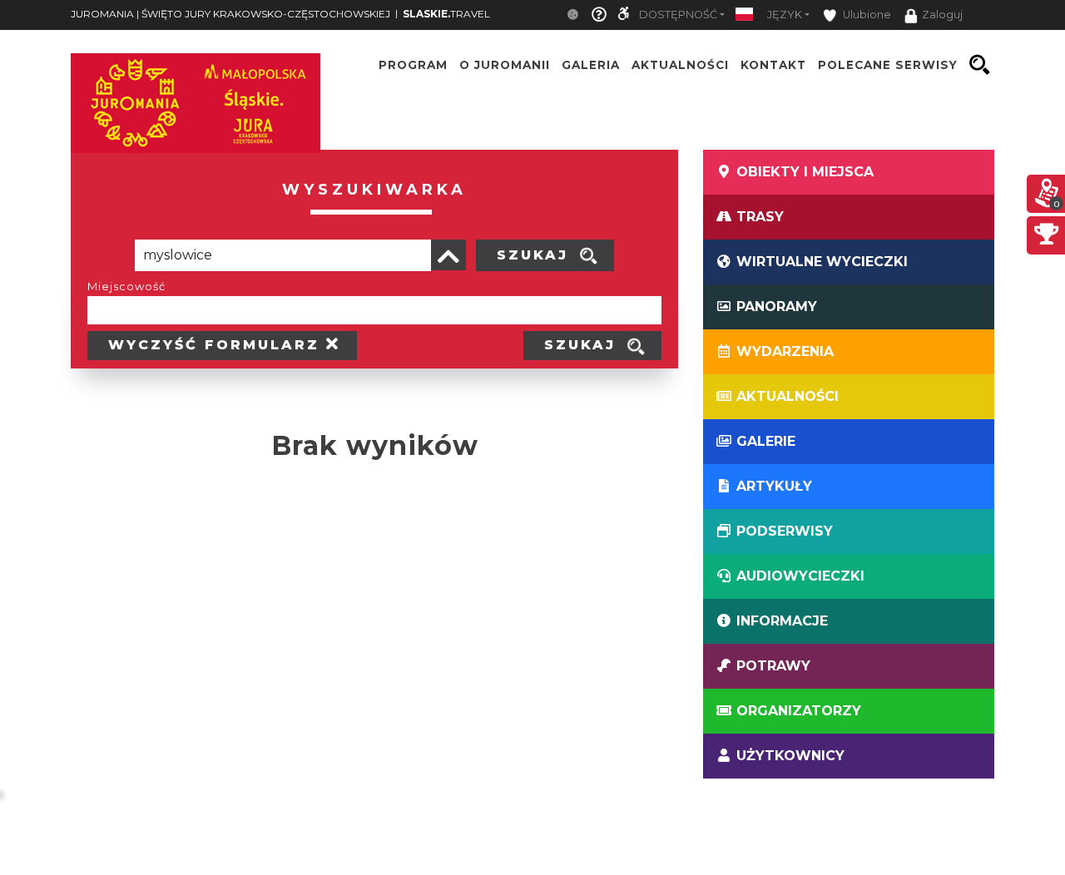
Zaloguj (942, 14)
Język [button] (784, 14)
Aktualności (680, 65)
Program (413, 65)
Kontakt (773, 65)
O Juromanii (504, 65)
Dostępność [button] (678, 14)
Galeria (591, 65)
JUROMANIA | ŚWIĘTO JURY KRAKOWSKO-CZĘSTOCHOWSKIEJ (230, 13)
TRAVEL (446, 13)
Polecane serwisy (888, 65)
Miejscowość (126, 286)
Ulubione (865, 14)
